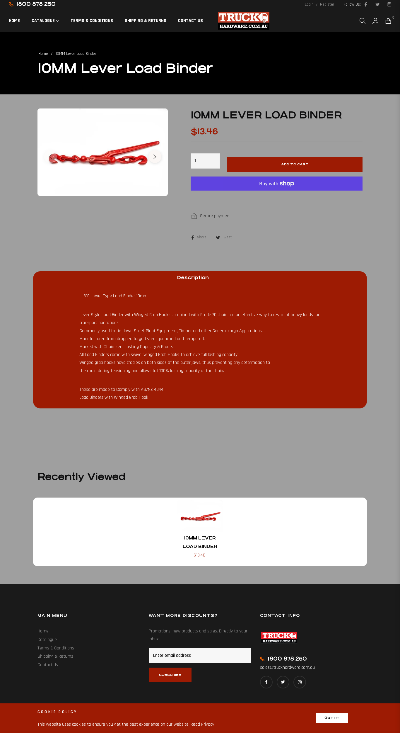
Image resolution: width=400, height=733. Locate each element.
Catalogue (47, 640)
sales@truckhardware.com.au (287, 667)
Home (43, 53)
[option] (102, 152)
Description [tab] (193, 277)
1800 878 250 (36, 4)
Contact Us (47, 665)
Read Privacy (202, 724)
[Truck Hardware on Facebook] (365, 4)
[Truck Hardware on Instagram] (389, 4)
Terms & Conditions (55, 648)
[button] (362, 20)
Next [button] (154, 156)
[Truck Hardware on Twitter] (377, 4)
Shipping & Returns (55, 656)
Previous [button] (50, 156)
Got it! (331, 718)
